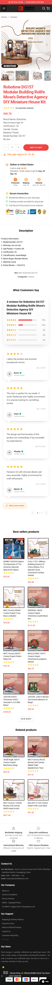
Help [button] (47, 982)
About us (5, 891)
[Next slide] (47, 45)
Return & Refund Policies (11, 927)
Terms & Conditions (9, 895)
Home (4, 17)
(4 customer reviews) (25, 108)
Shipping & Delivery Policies (13, 919)
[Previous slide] (5, 45)
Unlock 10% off (5, 972)
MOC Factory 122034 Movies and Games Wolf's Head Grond (12, 806)
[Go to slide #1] (7, 76)
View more (26, 719)
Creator (13, 17)
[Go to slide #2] (22, 76)
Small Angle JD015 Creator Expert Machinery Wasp (11, 762)
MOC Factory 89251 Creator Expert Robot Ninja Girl (12, 656)
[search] (43, 8)
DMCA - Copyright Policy (11, 903)
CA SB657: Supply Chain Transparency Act (18, 907)
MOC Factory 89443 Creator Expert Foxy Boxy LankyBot (12, 613)
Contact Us (6, 931)
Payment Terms (8, 923)
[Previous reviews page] (32, 512)
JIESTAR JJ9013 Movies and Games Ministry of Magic (38, 699)
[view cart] (48, 8)
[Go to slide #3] (36, 76)
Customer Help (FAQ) (10, 935)
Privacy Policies (8, 899)
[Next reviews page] (46, 512)
